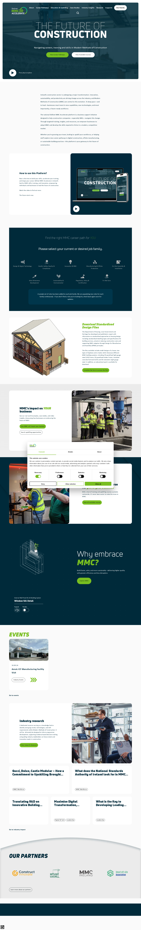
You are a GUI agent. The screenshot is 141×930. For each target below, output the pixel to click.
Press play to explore (25, 73)
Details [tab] (70, 452)
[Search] (78, 12)
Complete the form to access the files (96, 370)
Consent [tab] (42, 452)
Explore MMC (84, 581)
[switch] (59, 476)
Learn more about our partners (21, 889)
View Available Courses (83, 55)
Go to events (14, 695)
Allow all (98, 484)
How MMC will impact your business (33, 426)
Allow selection (70, 484)
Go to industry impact (17, 830)
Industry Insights (88, 8)
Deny (43, 484)
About (31, 8)
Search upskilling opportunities (31, 432)
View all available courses (92, 502)
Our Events (120, 8)
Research (99, 8)
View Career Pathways (57, 55)
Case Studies (75, 8)
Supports (108, 8)
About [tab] (99, 452)
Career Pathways (42, 8)
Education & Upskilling (59, 8)
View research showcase (29, 745)
